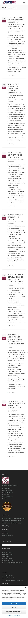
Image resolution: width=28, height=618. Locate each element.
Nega (14, 607)
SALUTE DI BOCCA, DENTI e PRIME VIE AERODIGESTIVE (15, 155)
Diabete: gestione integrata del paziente (15, 217)
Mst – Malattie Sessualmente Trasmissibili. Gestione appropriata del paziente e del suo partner (15, 90)
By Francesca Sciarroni (14, 99)
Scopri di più (11, 75)
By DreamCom (12, 31)
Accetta (14, 603)
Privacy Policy (17, 615)
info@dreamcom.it (9, 578)
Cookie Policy (10, 615)
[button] (25, 587)
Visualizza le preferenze (14, 612)
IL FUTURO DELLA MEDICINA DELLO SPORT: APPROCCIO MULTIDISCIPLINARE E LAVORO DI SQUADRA (16, 339)
